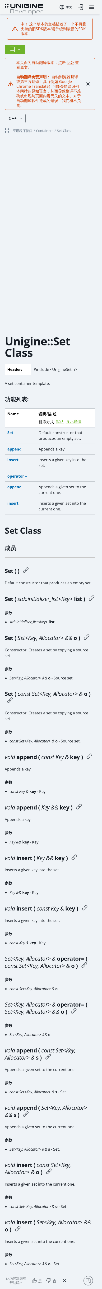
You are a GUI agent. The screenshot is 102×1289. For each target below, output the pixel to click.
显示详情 (73, 422)
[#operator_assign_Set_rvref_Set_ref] (74, 1011)
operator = (17, 476)
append (14, 449)
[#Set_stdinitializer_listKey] (91, 598)
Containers (44, 130)
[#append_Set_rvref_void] (26, 1114)
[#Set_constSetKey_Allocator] (10, 700)
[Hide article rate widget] (64, 1280)
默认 (60, 422)
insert (13, 459)
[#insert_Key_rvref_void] (74, 858)
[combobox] (65, 7)
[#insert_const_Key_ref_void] (85, 908)
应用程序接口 (22, 130)
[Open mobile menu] (91, 7)
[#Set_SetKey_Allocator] (86, 637)
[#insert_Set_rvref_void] (18, 1229)
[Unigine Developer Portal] (24, 8)
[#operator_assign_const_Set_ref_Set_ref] (84, 965)
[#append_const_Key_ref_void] (89, 757)
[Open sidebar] (15, 49)
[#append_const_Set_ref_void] (48, 1057)
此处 (70, 62)
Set (10, 432)
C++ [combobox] (13, 118)
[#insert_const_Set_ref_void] (49, 1172)
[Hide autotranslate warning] (88, 84)
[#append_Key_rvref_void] (79, 807)
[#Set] (26, 570)
